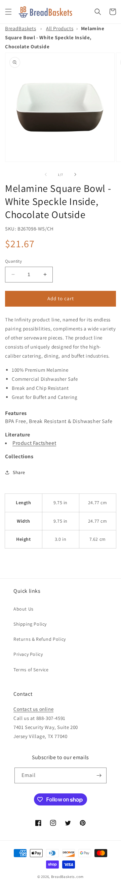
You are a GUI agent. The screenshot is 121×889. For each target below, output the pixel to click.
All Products (59, 28)
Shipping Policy (30, 624)
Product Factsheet (34, 443)
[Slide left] (45, 174)
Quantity (13, 261)
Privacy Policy (28, 654)
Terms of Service (31, 670)
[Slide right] (75, 174)
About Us (23, 609)
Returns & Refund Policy (39, 639)
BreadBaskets (20, 28)
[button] (8, 11)
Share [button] (19, 472)
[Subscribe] (98, 775)
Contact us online (33, 709)
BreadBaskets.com (67, 876)
